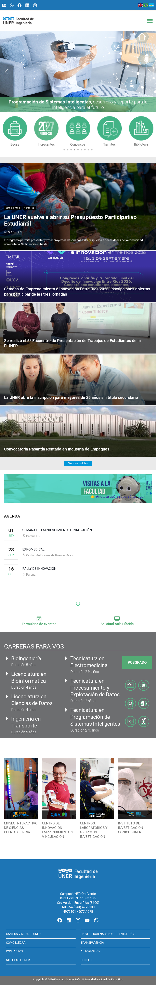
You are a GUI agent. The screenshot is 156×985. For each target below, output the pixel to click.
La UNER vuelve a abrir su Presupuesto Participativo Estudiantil (70, 220)
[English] (140, 5)
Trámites (78, 144)
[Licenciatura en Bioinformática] (7, 674)
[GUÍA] (4, 5)
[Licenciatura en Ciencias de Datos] (7, 696)
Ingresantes (14, 144)
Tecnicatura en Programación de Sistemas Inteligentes (95, 717)
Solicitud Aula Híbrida (117, 624)
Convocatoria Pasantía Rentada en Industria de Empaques (56, 449)
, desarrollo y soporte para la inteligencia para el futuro (78, 104)
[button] (78, 71)
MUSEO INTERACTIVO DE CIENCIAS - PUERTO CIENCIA (21, 827)
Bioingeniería (26, 658)
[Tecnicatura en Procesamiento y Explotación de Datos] (66, 681)
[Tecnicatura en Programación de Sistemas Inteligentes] (66, 710)
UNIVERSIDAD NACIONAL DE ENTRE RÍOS (108, 934)
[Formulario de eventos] (39, 618)
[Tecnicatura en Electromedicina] (66, 658)
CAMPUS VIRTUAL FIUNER (23, 934)
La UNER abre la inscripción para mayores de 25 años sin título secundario (71, 397)
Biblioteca (110, 144)
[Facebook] (19, 5)
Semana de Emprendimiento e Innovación (57, 530)
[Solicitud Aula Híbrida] (117, 618)
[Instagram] (35, 5)
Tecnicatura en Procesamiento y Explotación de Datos (95, 688)
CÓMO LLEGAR (16, 943)
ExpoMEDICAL (33, 549)
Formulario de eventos (39, 624)
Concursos (46, 144)
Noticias (29, 208)
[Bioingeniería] (7, 658)
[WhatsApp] (12, 5)
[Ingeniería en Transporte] (7, 719)
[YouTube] (87, 920)
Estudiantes (12, 208)
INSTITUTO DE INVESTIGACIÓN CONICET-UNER (130, 827)
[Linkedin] (27, 5)
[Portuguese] (146, 5)
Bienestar (141, 144)
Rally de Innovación (39, 569)
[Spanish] (151, 5)
